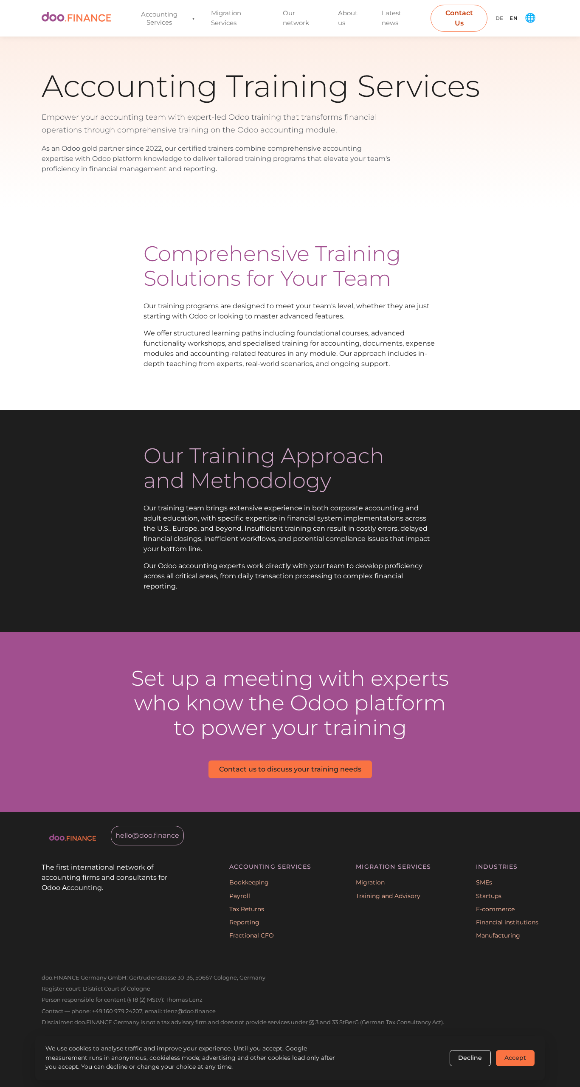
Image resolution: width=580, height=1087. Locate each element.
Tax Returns (246, 909)
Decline (470, 1058)
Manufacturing (498, 935)
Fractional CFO (251, 935)
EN (514, 18)
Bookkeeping (249, 882)
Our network (296, 18)
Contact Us (459, 18)
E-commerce (495, 909)
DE (500, 18)
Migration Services (226, 18)
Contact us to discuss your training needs (290, 769)
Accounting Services (167, 18)
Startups (488, 896)
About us (348, 18)
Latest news (391, 18)
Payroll (239, 896)
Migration (370, 882)
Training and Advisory (388, 896)
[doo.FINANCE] (76, 18)
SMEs (484, 882)
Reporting (244, 922)
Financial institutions (507, 922)
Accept (515, 1058)
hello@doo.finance (147, 835)
